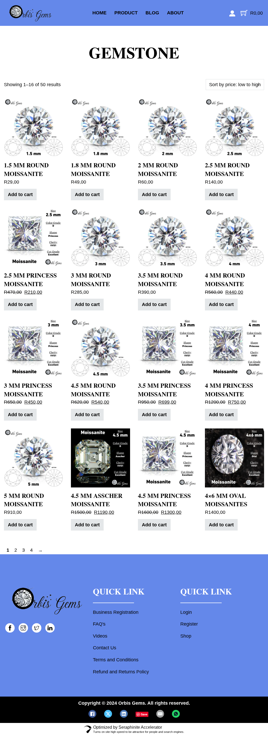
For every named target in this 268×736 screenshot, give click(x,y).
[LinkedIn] (124, 714)
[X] (108, 714)
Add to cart (20, 194)
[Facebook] (92, 714)
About (175, 12)
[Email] (160, 714)
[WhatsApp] (176, 714)
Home (99, 12)
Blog (152, 12)
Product (126, 12)
